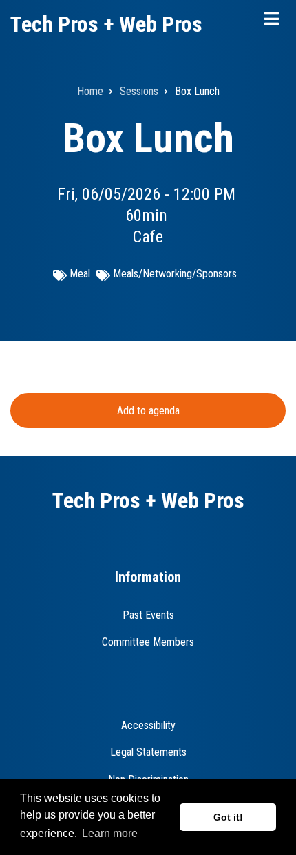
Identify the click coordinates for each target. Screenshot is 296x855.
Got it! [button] (228, 817)
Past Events (148, 615)
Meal (80, 273)
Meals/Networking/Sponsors (175, 273)
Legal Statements (148, 752)
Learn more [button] (110, 833)
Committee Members (148, 641)
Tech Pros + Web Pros (106, 24)
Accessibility (148, 725)
